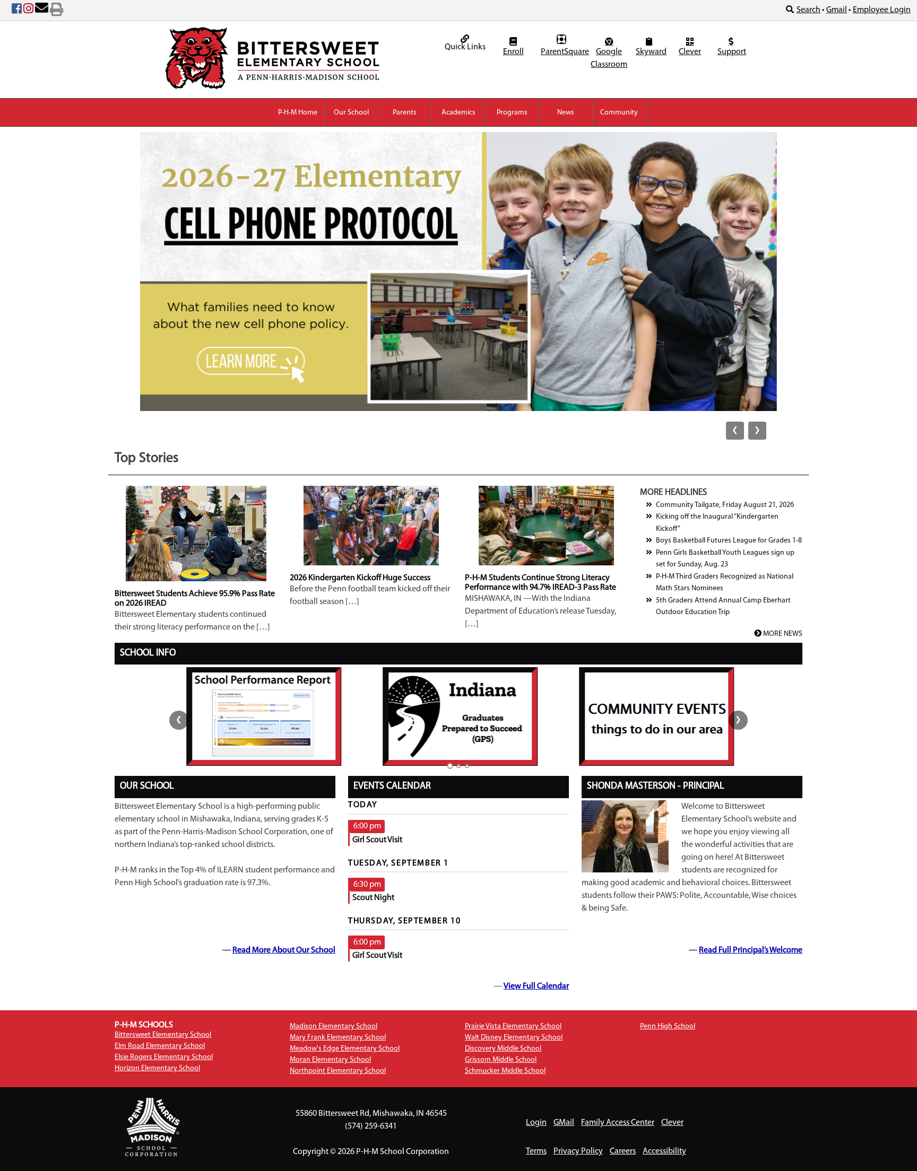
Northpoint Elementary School (338, 1071)
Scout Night (373, 898)
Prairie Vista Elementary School (513, 1026)
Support (731, 52)
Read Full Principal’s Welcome (750, 950)
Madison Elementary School (333, 1026)
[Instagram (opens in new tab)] (28, 10)
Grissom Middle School (501, 1060)
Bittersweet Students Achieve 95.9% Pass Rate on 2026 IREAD (195, 599)
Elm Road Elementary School (160, 1046)
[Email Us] (41, 10)
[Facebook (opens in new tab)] (17, 10)
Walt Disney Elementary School (514, 1038)
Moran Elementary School (330, 1060)
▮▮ (458, 291)
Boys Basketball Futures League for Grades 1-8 (729, 541)
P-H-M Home (297, 113)
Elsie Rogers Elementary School (164, 1057)
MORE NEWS (782, 634)
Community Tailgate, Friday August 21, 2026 (725, 505)
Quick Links (465, 47)
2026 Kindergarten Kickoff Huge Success (360, 578)
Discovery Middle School (503, 1049)
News (565, 113)
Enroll (513, 52)
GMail (563, 1122)
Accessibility (664, 1151)
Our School (351, 113)
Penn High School (667, 1026)
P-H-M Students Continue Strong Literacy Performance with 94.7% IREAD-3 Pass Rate (540, 583)
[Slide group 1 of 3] (450, 765)
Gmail (836, 10)
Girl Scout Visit (377, 840)
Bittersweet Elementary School (163, 1035)
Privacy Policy (578, 1151)
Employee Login (882, 10)
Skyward (650, 52)
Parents (405, 113)
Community (619, 113)
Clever (690, 52)
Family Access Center (617, 1122)
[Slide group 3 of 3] (467, 766)
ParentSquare (563, 52)
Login (536, 1122)
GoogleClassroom (609, 58)
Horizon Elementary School (157, 1068)
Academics (458, 113)
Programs (512, 113)
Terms (536, 1151)
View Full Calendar (536, 986)
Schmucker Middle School (505, 1071)
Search (808, 10)
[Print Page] (56, 11)
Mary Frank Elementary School (338, 1038)
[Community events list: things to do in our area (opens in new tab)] (655, 716)
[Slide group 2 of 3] (458, 766)
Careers (623, 1151)
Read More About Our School (283, 950)
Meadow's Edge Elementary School (345, 1049)
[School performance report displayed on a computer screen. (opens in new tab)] (262, 716)
